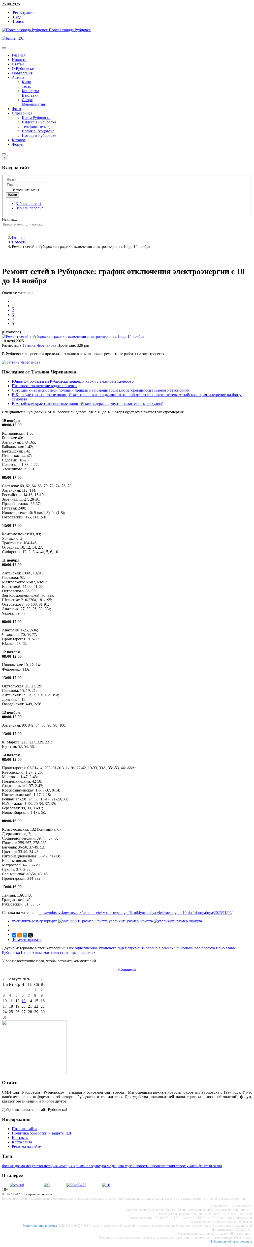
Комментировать (26, 939)
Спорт (27, 100)
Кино (26, 82)
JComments (127, 969)
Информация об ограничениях (231, 1241)
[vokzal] (17, 1185)
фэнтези (205, 1166)
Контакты (20, 1137)
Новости (19, 59)
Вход (16, 17)
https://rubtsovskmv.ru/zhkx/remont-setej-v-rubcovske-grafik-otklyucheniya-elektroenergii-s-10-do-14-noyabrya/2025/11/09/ (135, 912)
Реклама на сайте (26, 1146)
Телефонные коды (37, 126)
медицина (116, 1166)
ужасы (192, 1166)
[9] (47, 1185)
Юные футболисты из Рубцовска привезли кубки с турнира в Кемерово (73, 381)
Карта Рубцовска (36, 117)
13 (24, 1001)
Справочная (22, 113)
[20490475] (76, 1185)
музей (130, 1166)
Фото (16, 109)
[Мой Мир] (25, 935)
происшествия (163, 1166)
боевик (8, 1166)
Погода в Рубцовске (39, 135)
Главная (18, 55)
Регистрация (23, 12)
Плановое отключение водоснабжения (44, 386)
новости (143, 1166)
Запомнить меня (25, 190)
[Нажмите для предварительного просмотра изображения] (73, 336)
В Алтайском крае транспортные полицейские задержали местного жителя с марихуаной (87, 403)
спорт (181, 1166)
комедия (66, 1166)
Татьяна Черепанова (39, 345)
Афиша (18, 77)
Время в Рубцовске (38, 131)
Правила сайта (24, 1129)
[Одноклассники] (19, 935)
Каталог (19, 140)
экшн (217, 1166)
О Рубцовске (23, 68)
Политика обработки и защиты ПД (41, 1133)
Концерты (30, 91)
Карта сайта (22, 1142)
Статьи (18, 64)
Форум (18, 144)
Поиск (18, 21)
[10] (106, 1185)
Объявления (22, 73)
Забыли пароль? (29, 208)
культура (99, 1166)
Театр (26, 86)
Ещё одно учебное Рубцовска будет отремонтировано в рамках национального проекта (141, 948)
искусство (35, 1166)
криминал (82, 1166)
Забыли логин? (28, 203)
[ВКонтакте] (14, 935)
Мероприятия (33, 104)
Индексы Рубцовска (39, 122)
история (51, 1166)
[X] (30, 935)
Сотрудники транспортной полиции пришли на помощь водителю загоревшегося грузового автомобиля (101, 390)
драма (20, 1166)
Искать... (9, 219)
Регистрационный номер (40, 1225)
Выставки (30, 95)
